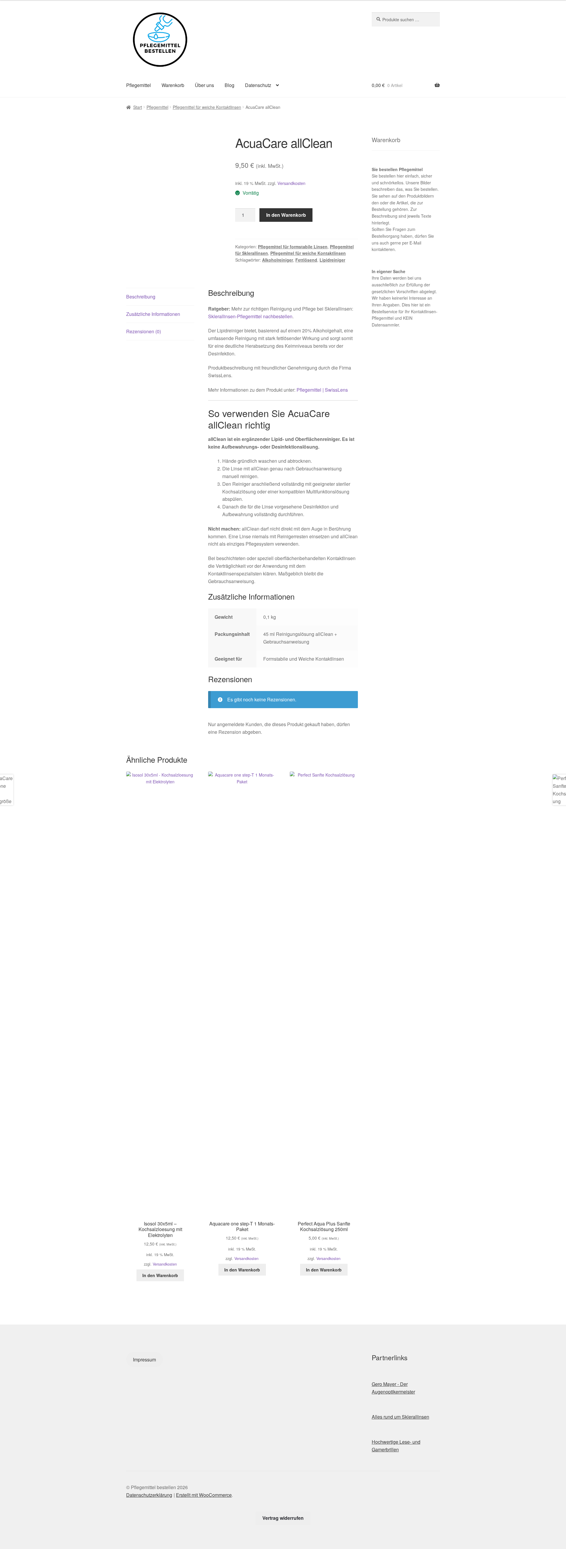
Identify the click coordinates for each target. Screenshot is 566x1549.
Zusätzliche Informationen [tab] (153, 314)
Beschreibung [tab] (140, 296)
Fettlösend (306, 260)
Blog (229, 85)
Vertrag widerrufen (283, 1517)
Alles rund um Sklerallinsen (400, 1416)
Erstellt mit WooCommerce (204, 1494)
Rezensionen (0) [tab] (143, 331)
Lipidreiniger (332, 260)
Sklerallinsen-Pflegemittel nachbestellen (250, 316)
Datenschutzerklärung (149, 1494)
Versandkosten (291, 183)
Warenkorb (173, 85)
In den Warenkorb (286, 214)
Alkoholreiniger (277, 260)
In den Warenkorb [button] (160, 1275)
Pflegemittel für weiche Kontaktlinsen (207, 107)
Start (137, 107)
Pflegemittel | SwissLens (322, 389)
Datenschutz (258, 85)
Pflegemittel (138, 85)
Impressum (144, 1359)
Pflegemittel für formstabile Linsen (293, 247)
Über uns (204, 85)
